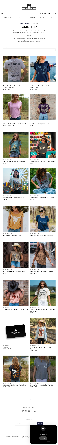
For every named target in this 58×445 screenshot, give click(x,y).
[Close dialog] (56, 187)
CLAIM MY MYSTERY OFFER (43, 232)
